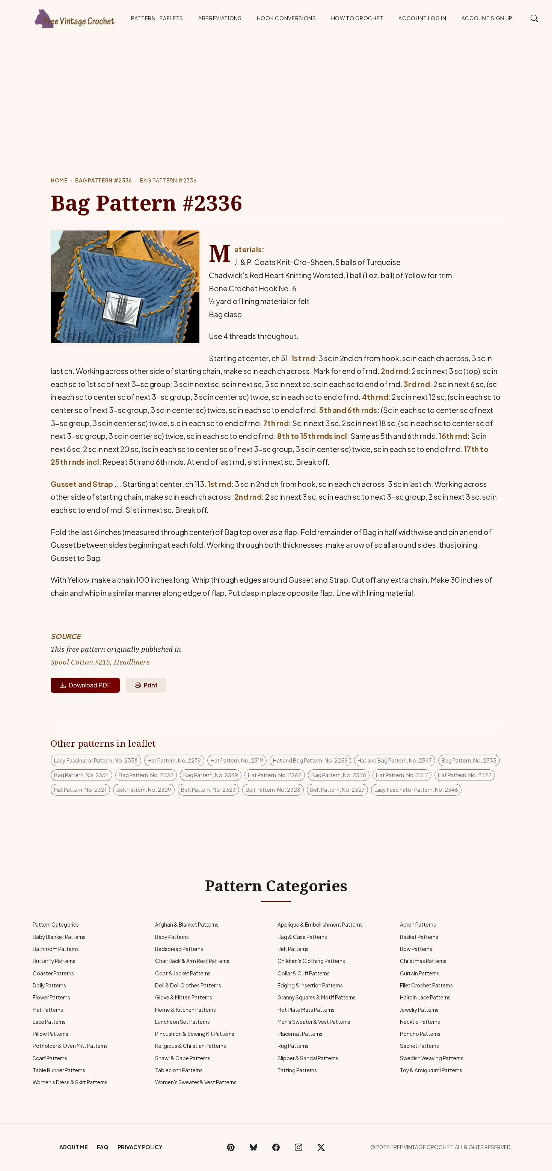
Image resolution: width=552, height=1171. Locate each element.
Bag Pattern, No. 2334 (81, 775)
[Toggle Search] (534, 18)
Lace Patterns (49, 1022)
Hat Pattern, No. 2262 (275, 775)
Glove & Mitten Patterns (183, 997)
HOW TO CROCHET (357, 18)
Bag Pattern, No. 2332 (146, 775)
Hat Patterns (48, 1010)
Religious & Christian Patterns (190, 1046)
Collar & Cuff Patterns (304, 973)
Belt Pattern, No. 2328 (273, 789)
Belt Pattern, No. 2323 (208, 789)
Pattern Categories (56, 924)
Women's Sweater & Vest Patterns (196, 1082)
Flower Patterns (51, 997)
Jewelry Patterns (419, 1010)
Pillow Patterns (50, 1034)
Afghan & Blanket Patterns (187, 924)
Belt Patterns (293, 949)
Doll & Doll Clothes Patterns (188, 985)
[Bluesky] (253, 1147)
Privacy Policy (140, 1147)
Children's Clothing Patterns (311, 961)
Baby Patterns (172, 937)
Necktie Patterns (420, 1022)
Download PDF (90, 685)
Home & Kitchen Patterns (185, 1010)
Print (151, 685)
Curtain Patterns (419, 973)
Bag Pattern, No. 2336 (338, 775)
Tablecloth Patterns (179, 1070)
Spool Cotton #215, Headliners (100, 661)
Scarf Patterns (50, 1058)
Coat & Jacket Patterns (183, 973)
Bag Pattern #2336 (103, 180)
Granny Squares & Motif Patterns (317, 997)
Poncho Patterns (420, 1034)
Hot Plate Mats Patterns (306, 1010)
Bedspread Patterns (179, 949)
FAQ (103, 1147)
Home (59, 180)
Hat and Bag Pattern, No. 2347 (394, 760)
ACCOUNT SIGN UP (487, 18)
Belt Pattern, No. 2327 (337, 789)
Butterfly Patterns (54, 961)
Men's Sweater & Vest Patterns (314, 1022)
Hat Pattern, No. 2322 (465, 775)
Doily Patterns (49, 985)
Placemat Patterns (300, 1034)
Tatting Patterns (297, 1070)
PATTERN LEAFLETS (157, 18)
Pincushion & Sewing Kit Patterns (194, 1034)
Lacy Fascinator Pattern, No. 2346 (416, 789)
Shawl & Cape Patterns (182, 1058)
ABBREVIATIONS (220, 18)
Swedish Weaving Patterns (431, 1058)
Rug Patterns (293, 1046)
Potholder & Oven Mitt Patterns (70, 1046)
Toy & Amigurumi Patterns (431, 1070)
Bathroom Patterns (56, 949)
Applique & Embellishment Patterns (320, 924)
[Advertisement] (276, 93)
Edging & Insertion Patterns (310, 985)
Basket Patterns (419, 937)
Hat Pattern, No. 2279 (174, 760)
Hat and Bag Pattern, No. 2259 (310, 760)
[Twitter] (321, 1147)
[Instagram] (298, 1147)
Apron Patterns (418, 924)
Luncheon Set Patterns (182, 1022)
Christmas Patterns (423, 961)
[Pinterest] (231, 1147)
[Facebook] (276, 1147)
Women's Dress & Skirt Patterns (70, 1082)
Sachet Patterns (419, 1046)
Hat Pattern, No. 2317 (402, 775)
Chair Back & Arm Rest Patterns (192, 961)
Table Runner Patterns (59, 1070)
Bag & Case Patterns (302, 937)
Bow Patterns (416, 949)
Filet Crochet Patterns (426, 985)
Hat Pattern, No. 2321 (80, 789)
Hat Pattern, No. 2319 (237, 760)
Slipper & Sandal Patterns (308, 1058)
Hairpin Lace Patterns (425, 997)
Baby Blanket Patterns (59, 937)
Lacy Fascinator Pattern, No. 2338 (96, 760)
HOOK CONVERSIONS (286, 18)
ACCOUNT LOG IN (422, 18)
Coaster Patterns (53, 973)
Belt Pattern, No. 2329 (143, 789)
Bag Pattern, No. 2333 (469, 760)
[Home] (75, 17)
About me (73, 1147)
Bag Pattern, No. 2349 (210, 775)
